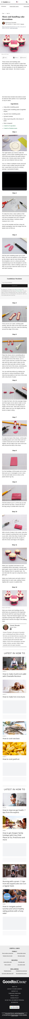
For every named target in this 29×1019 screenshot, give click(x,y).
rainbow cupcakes (11, 643)
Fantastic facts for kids (7, 955)
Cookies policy (14, 997)
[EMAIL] (11, 629)
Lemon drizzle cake (8, 962)
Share (5, 57)
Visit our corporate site (19, 1013)
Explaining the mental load (21, 970)
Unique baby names (14, 6)
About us (14, 986)
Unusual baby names (21, 953)
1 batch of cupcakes (10, 126)
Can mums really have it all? (7, 973)
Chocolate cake (21, 962)
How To (8, 13)
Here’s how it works (14, 28)
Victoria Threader (11, 22)
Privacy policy (14, 995)
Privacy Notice (19, 291)
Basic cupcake (8, 964)
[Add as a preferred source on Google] (14, 1007)
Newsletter (24, 57)
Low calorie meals (21, 964)
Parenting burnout (7, 970)
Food (3, 13)
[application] (14, 180)
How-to (22, 24)
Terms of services (18, 289)
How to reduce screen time (7, 953)
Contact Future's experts (14, 988)
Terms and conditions (14, 993)
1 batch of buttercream (10, 128)
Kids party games (21, 955)
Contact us (14, 991)
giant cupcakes (16, 645)
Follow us (16, 57)
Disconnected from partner (21, 973)
